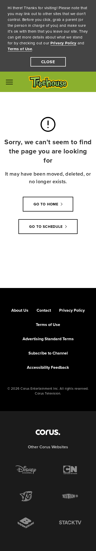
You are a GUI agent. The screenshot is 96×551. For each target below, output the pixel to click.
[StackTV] (70, 522)
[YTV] (26, 496)
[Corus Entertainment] (48, 432)
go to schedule (45, 226)
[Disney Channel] (26, 469)
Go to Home (46, 204)
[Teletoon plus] (70, 496)
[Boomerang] (26, 523)
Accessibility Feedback (48, 367)
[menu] (9, 82)
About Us (19, 310)
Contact (44, 310)
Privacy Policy (63, 43)
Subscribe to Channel (48, 353)
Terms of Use (20, 49)
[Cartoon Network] (70, 469)
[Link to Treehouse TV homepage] (48, 81)
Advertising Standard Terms (48, 339)
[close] (48, 62)
